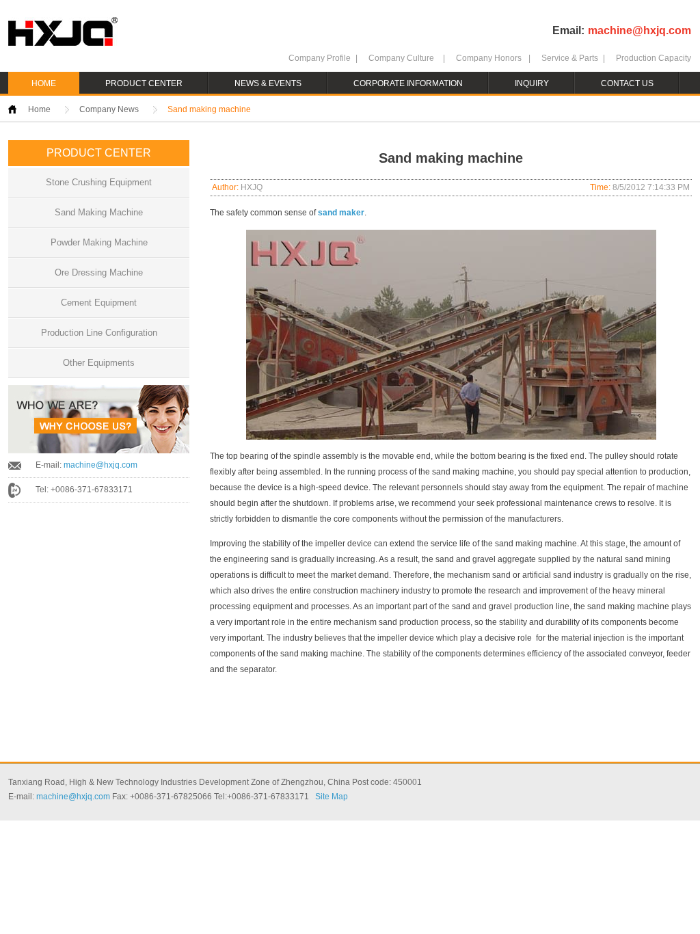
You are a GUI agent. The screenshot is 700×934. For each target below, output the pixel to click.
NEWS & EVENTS (267, 83)
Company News (109, 109)
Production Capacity (653, 58)
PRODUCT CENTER (144, 83)
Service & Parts (569, 58)
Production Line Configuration (99, 333)
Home (39, 109)
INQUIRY (532, 83)
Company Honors (489, 58)
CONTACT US (627, 83)
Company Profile (319, 58)
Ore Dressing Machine (99, 272)
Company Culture (401, 58)
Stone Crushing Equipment (99, 182)
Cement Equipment (99, 302)
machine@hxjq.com (639, 30)
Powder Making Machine (99, 242)
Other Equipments (99, 363)
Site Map (331, 796)
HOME (43, 83)
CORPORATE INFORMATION (408, 83)
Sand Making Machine (99, 212)
